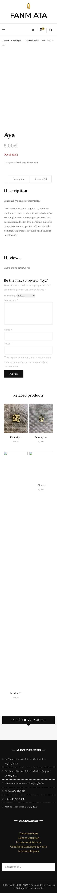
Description (19, 179)
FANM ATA (28, 15)
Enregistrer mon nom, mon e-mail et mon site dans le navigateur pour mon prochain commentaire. (27, 362)
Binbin (8, 791)
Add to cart (15, 418)
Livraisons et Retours (28, 842)
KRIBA (8, 799)
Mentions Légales (28, 851)
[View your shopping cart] (40, 29)
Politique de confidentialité (30, 888)
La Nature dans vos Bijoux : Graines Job (25, 759)
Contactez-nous (28, 833)
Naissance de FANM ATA (17, 783)
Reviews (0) (41, 179)
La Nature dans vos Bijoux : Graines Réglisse (27, 771)
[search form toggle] (50, 30)
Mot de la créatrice (14, 806)
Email (8, 343)
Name (8, 329)
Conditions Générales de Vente (28, 846)
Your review (11, 300)
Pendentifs (32, 162)
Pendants (21, 162)
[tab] (18, 179)
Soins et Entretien (28, 837)
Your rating (10, 295)
